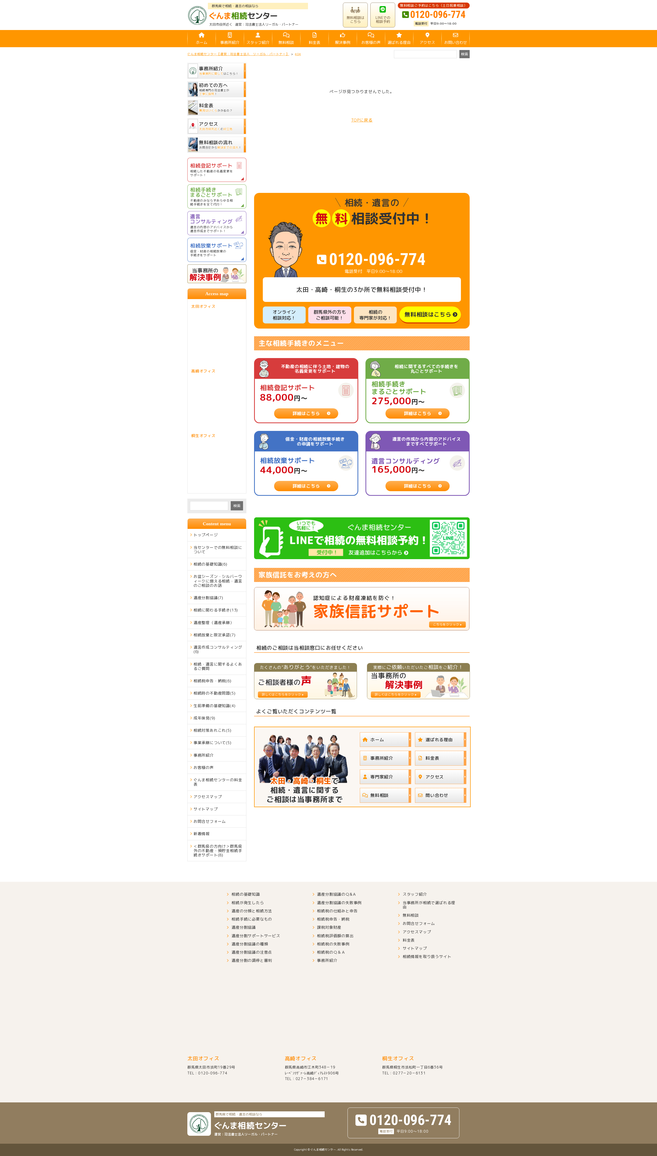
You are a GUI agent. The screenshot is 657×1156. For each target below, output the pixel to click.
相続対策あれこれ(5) (212, 730)
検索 (236, 505)
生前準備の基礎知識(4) (215, 705)
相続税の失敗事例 (333, 944)
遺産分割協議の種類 (249, 944)
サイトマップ (206, 809)
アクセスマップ (208, 796)
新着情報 (202, 833)
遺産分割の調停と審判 (251, 960)
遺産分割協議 (243, 927)
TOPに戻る (362, 120)
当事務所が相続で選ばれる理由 (429, 905)
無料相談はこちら (427, 314)
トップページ (206, 535)
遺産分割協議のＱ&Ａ (336, 894)
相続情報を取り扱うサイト (427, 956)
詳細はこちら (306, 413)
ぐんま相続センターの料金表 (218, 782)
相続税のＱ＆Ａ (331, 952)
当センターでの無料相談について (218, 550)
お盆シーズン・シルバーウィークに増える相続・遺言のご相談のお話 (218, 581)
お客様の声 (371, 42)
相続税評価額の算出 (335, 936)
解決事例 (342, 42)
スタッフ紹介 (257, 42)
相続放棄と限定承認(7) (215, 635)
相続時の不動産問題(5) (215, 693)
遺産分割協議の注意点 (251, 952)
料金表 (314, 42)
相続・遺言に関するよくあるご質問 (218, 666)
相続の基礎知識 (245, 894)
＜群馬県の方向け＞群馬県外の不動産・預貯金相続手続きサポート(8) (218, 851)
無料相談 (286, 42)
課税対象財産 (329, 927)
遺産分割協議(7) (208, 597)
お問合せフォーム (210, 821)
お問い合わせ (455, 42)
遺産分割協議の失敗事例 (339, 903)
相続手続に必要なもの (251, 919)
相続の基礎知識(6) (210, 564)
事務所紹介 (229, 42)
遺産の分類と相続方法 (251, 911)
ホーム (201, 42)
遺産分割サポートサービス (255, 936)
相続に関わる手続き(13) (216, 610)
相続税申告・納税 (333, 919)
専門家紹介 (381, 777)
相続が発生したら (247, 903)
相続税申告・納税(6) (212, 681)
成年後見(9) (204, 718)
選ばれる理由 (399, 42)
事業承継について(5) (212, 742)
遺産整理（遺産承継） (214, 622)
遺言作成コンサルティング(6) (218, 649)
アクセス (427, 42)
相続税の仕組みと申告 (337, 911)
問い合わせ (437, 795)
